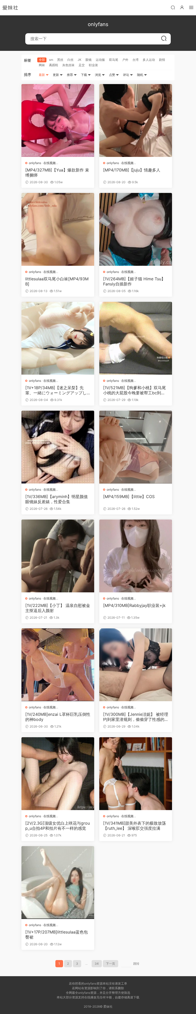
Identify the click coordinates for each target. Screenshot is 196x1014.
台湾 (135, 60)
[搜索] (172, 7)
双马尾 (113, 60)
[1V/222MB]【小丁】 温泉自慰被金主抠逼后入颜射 (57, 608)
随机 (140, 75)
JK (79, 60)
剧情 (162, 60)
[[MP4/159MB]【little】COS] (135, 447)
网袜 (42, 65)
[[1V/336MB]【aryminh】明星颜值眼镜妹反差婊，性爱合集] (57, 447)
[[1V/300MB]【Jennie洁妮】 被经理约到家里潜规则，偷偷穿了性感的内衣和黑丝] (135, 664)
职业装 (93, 65)
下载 (84, 75)
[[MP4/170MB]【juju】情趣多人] (135, 120)
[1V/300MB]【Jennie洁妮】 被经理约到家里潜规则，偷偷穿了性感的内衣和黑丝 (135, 717)
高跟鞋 (53, 65)
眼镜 (88, 60)
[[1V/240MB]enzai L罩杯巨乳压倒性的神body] (57, 664)
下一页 (110, 963)
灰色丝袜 (68, 65)
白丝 (70, 60)
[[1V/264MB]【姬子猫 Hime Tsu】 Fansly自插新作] (135, 229)
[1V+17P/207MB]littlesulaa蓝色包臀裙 (56, 934)
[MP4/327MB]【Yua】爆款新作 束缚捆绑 (57, 172)
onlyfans (35, 163)
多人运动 (149, 60)
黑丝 (60, 60)
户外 (125, 60)
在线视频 (49, 163)
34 (97, 963)
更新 (56, 75)
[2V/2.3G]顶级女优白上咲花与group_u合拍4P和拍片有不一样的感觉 (57, 826)
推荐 (70, 75)
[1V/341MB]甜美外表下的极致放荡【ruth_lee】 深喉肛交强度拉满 (134, 826)
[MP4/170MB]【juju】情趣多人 (131, 169)
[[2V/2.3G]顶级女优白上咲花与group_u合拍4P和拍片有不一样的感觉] (57, 773)
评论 (126, 75)
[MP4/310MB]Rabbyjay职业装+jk (134, 605)
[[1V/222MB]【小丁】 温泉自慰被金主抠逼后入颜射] (57, 556)
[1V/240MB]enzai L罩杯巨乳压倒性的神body (57, 717)
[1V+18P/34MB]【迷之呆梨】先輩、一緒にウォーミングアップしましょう (56, 390)
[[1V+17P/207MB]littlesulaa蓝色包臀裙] (57, 882)
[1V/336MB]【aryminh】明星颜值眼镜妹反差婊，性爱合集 (56, 499)
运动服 (100, 60)
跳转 (136, 963)
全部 (42, 60)
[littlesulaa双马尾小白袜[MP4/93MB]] (57, 229)
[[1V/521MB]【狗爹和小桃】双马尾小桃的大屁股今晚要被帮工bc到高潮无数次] (135, 338)
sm (51, 60)
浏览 (98, 75)
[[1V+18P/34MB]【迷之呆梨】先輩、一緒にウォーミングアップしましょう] (57, 338)
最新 (42, 75)
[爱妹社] (10, 7)
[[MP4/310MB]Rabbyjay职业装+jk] (135, 556)
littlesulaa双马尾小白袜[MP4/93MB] (57, 281)
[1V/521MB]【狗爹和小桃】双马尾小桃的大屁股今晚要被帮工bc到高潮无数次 (134, 390)
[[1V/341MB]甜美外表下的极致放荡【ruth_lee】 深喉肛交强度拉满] (135, 773)
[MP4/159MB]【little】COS (129, 496)
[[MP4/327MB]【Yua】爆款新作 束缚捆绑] (57, 120)
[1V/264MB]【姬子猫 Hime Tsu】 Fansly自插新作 (134, 281)
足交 (82, 65)
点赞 (112, 75)
